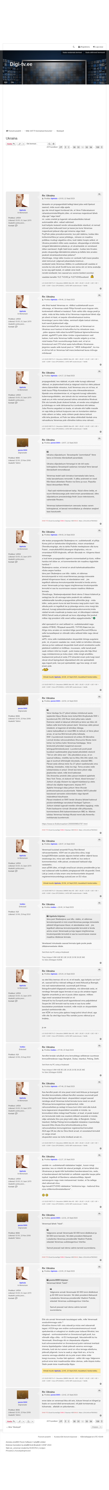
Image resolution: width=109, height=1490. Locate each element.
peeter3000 (22, 450)
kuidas (22, 904)
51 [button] (78, 147)
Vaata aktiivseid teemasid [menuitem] (95, 52)
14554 (18, 218)
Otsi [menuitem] (12, 82)
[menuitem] (10, 1450)
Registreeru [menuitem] (85, 47)
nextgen (42, 1448)
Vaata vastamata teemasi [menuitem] (72, 52)
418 (17, 912)
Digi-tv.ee (21, 64)
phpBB (15, 1442)
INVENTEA (33, 1448)
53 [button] (87, 147)
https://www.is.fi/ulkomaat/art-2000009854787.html (64, 824)
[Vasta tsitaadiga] (99, 194)
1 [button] (68, 147)
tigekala (22, 210)
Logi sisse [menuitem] (99, 47)
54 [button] (91, 147)
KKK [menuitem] (6, 82)
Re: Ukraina (48, 195)
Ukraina (11, 138)
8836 (18, 458)
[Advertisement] (54, 20)
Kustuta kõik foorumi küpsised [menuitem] (65, 1437)
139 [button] (97, 147)
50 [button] (74, 147)
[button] (61, 147)
